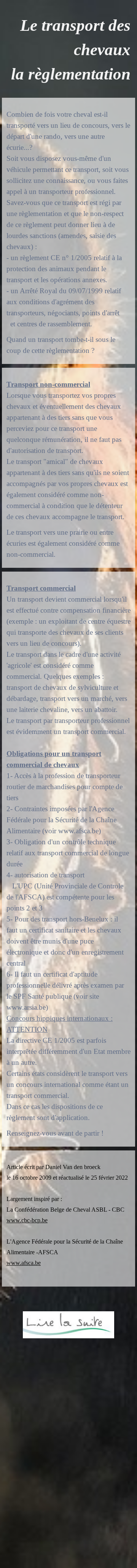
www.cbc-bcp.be (27, 1220)
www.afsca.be (23, 1263)
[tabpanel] (68, 49)
